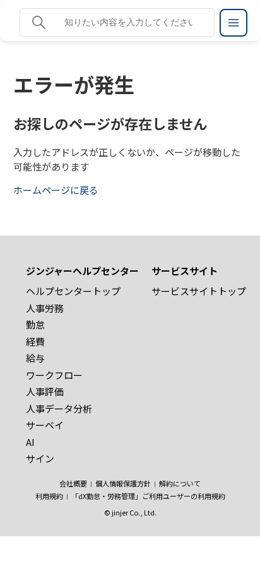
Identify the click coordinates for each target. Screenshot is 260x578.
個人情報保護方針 (123, 483)
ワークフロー (54, 375)
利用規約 (49, 496)
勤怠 (35, 324)
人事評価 (45, 391)
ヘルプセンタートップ (73, 291)
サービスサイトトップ (198, 291)
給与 (35, 357)
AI (30, 442)
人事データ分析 (59, 408)
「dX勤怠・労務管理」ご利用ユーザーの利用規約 (148, 496)
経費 (35, 341)
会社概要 (73, 483)
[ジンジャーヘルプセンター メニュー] (233, 23)
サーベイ (45, 424)
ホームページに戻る (55, 189)
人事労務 (45, 308)
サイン (40, 458)
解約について (180, 483)
